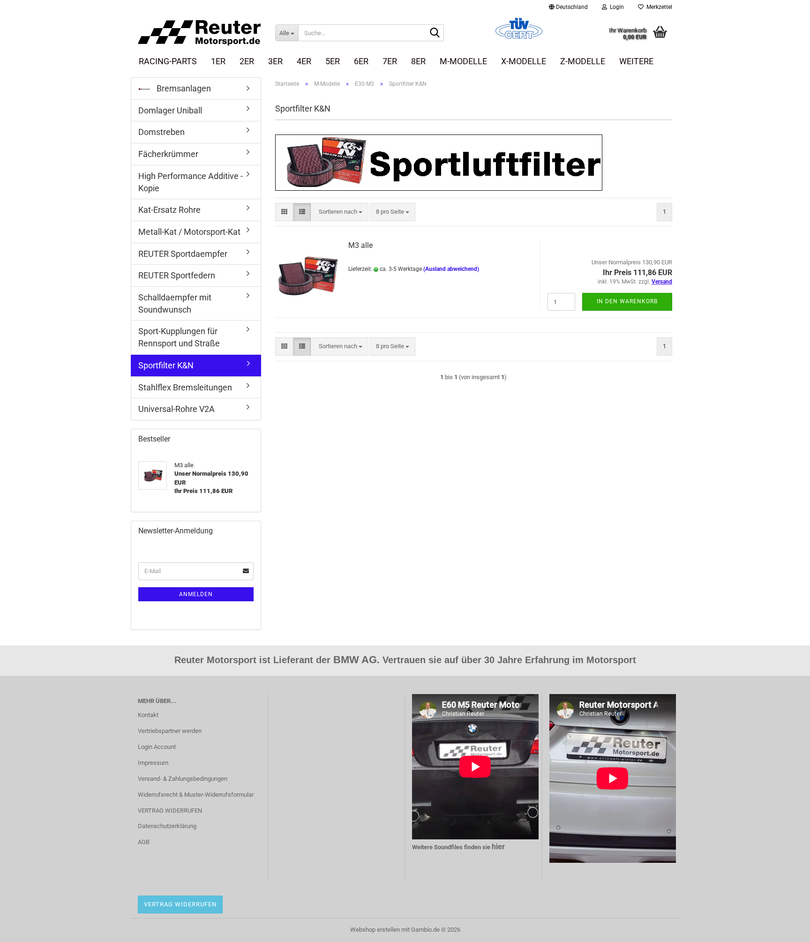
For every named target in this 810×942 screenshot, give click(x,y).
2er (247, 61)
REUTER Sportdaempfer (182, 254)
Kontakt (148, 714)
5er (332, 61)
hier (498, 846)
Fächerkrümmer (168, 154)
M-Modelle (463, 61)
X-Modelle (523, 61)
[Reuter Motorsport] (199, 33)
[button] (568, 7)
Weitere (636, 61)
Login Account (157, 746)
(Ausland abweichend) (451, 269)
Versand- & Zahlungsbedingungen (182, 778)
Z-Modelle (582, 61)
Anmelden (196, 594)
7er (389, 61)
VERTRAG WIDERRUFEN (170, 810)
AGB (144, 841)
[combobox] (340, 212)
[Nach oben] (784, 928)
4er (304, 61)
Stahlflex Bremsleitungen (185, 387)
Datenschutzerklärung (167, 826)
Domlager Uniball (170, 110)
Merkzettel (658, 7)
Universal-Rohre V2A (176, 409)
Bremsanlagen (183, 88)
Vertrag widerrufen (180, 904)
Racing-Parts (168, 61)
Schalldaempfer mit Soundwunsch (174, 303)
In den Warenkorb (627, 301)
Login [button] (615, 7)
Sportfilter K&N (166, 365)
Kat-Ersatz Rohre (169, 210)
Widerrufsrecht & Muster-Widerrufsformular (196, 794)
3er (275, 61)
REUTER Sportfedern (176, 275)
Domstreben (161, 132)
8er (418, 61)
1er (218, 61)
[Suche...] (435, 33)
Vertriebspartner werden (170, 730)
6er (361, 61)
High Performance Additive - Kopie (190, 182)
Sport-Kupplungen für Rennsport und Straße (179, 337)
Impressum (153, 762)
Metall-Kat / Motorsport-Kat (189, 232)
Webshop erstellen (375, 929)
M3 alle (360, 245)
